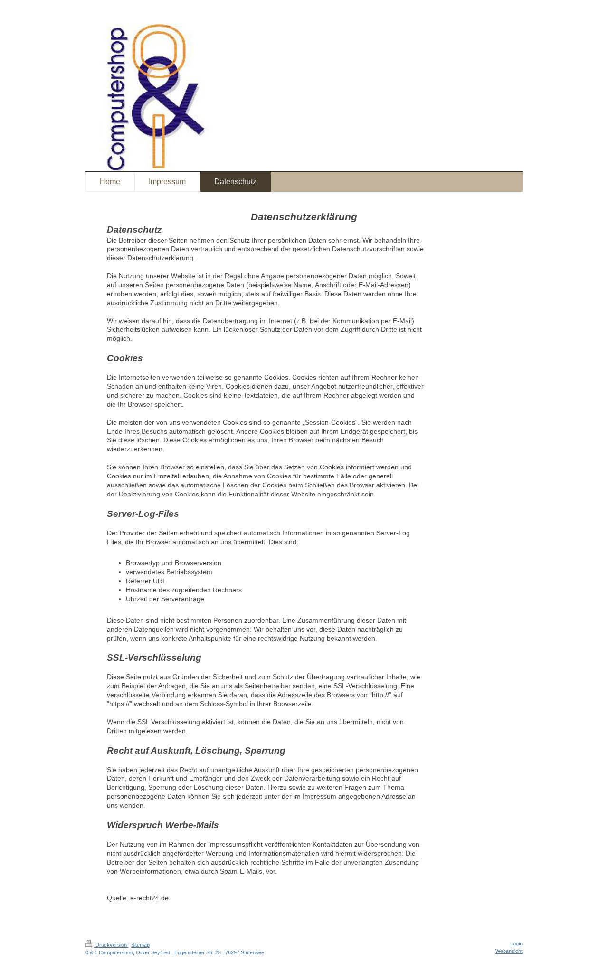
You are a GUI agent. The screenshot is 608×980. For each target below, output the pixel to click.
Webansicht (508, 951)
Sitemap (140, 945)
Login (516, 943)
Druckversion (111, 945)
